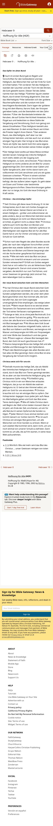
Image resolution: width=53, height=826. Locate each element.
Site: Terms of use (16, 721)
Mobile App (13, 663)
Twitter (11, 794)
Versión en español (17, 810)
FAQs (10, 690)
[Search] (48, 30)
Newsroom (13, 674)
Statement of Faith (16, 660)
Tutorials (12, 693)
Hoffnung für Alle (16, 476)
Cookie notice (14, 717)
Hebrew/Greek (30, 47)
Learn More (35, 507)
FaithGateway (14, 737)
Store (10, 667)
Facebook (12, 781)
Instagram (13, 784)
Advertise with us (16, 700)
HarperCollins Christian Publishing (24, 747)
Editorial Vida (14, 754)
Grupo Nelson (14, 751)
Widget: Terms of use (18, 724)
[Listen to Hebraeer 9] (33, 55)
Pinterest (12, 787)
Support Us (13, 677)
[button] (49, 4)
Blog (10, 670)
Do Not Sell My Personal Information (26, 714)
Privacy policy (14, 707)
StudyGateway (14, 740)
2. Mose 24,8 (15, 455)
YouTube (12, 798)
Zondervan (13, 764)
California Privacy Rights (20, 710)
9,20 (7, 455)
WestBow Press (15, 761)
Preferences (13, 814)
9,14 (7, 445)
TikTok (11, 791)
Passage (5, 47)
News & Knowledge (17, 656)
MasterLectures (15, 768)
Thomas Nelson (15, 757)
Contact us (13, 704)
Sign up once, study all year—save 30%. (27, 10)
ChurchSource (14, 744)
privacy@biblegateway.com (13, 637)
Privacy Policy (16, 635)
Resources (16, 47)
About (11, 653)
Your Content (45, 47)
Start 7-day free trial (15, 507)
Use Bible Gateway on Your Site (22, 697)
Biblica (41, 483)
